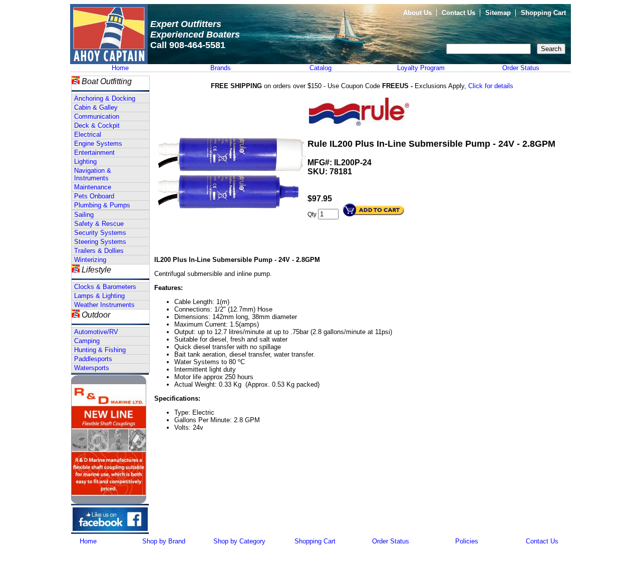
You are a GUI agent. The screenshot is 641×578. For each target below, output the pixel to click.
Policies (466, 541)
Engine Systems (98, 143)
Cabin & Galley (96, 107)
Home (120, 68)
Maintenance (92, 187)
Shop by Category (239, 541)
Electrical (87, 134)
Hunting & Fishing (100, 350)
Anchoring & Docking (104, 98)
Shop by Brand (163, 541)
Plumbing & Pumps (102, 205)
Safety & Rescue (99, 223)
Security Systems (100, 232)
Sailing (84, 214)
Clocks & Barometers (105, 287)
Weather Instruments (104, 305)
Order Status (520, 68)
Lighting (85, 161)
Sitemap (498, 13)
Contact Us (458, 13)
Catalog (320, 68)
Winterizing (90, 259)
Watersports (91, 368)
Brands (220, 68)
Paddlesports (93, 359)
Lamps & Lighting (99, 296)
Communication (96, 116)
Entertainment (94, 152)
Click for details (490, 86)
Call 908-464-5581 (187, 45)
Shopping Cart (543, 13)
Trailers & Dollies (99, 250)
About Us (417, 13)
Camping (87, 341)
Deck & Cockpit (97, 125)
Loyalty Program (421, 68)
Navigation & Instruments (92, 174)
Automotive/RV (96, 332)
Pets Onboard (94, 196)
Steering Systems (100, 241)
